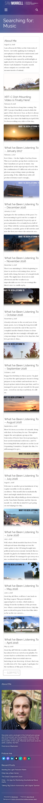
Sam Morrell (30, 797)
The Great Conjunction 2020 (12, 777)
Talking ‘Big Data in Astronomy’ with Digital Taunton (21, 785)
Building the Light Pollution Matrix (14, 770)
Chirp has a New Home (10, 773)
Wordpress (14, 797)
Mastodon (14, 746)
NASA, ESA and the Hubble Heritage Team (24, 799)
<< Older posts (11, 673)
